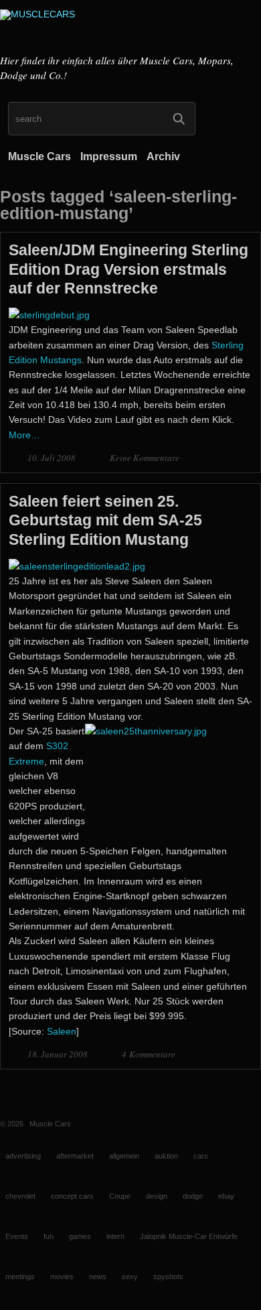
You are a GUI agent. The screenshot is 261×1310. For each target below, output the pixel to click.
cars (200, 1156)
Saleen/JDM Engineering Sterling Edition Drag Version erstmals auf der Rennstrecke (128, 268)
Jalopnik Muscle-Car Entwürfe (189, 1236)
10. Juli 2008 (52, 458)
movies (62, 1276)
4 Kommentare (148, 1054)
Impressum (108, 156)
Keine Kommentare (144, 458)
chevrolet (20, 1196)
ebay (226, 1196)
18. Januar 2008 (58, 1054)
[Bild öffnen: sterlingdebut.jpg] (49, 315)
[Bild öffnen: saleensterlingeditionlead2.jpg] (77, 566)
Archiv (163, 156)
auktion (166, 1156)
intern (115, 1236)
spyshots (168, 1276)
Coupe (119, 1196)
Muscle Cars (39, 156)
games (80, 1236)
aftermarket (75, 1156)
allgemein (124, 1156)
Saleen (61, 1031)
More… (24, 435)
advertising (23, 1156)
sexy (130, 1276)
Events (16, 1236)
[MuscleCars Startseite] (130, 28)
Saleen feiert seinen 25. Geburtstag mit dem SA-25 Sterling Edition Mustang (105, 520)
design (156, 1196)
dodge (193, 1196)
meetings (20, 1276)
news (97, 1276)
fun (49, 1236)
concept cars (72, 1196)
